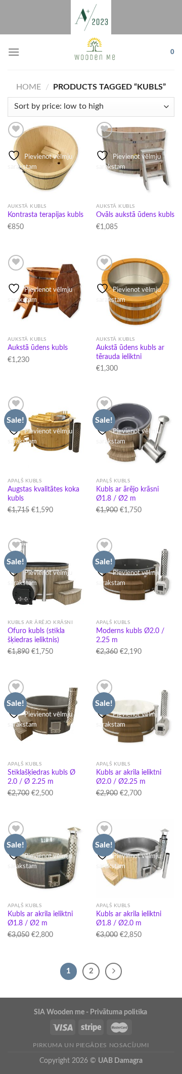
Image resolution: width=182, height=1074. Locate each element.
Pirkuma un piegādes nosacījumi (91, 1045)
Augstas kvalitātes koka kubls (43, 494)
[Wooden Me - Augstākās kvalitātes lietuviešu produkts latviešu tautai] (95, 52)
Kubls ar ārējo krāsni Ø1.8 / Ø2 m (127, 494)
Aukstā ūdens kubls (38, 347)
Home (28, 87)
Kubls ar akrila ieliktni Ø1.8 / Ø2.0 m (128, 919)
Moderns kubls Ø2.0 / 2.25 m (130, 636)
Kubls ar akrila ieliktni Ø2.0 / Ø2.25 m (128, 777)
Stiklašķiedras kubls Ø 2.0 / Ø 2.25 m (41, 777)
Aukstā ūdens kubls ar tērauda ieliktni (130, 352)
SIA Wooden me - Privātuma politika (91, 1012)
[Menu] (14, 51)
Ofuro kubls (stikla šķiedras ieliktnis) (36, 636)
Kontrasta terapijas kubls (45, 214)
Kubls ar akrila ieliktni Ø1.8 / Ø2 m (40, 919)
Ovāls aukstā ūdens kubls (135, 214)
